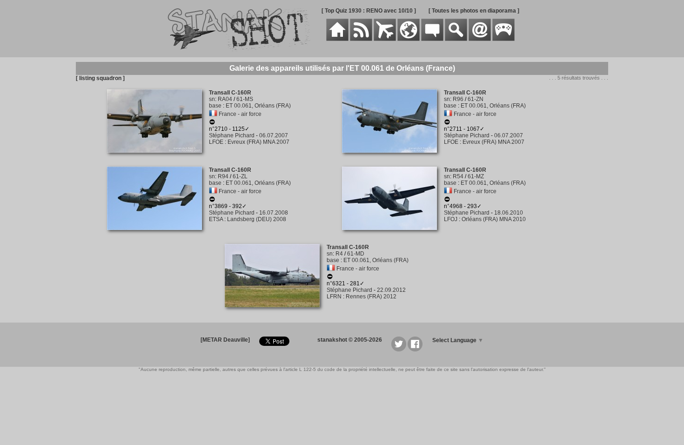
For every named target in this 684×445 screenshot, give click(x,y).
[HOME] (337, 39)
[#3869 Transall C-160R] (158, 235)
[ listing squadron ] (100, 78)
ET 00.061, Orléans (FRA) (258, 105)
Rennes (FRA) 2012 (371, 296)
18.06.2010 (508, 212)
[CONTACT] (480, 39)
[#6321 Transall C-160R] (276, 312)
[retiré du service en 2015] (212, 200)
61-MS (244, 99)
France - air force (240, 114)
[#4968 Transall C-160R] (393, 235)
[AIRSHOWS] (408, 39)
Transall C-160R (230, 92)
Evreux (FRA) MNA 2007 (258, 142)
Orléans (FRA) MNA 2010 (494, 219)
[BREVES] (361, 39)
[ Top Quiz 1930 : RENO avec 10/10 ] (369, 10)
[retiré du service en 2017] (447, 123)
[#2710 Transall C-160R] (158, 158)
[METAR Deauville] (225, 340)
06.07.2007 (273, 135)
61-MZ (476, 176)
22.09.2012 (391, 290)
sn (212, 99)
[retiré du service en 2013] (447, 200)
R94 (223, 176)
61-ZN (475, 99)
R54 (458, 176)
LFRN (334, 296)
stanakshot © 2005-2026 (349, 340)
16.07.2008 (273, 212)
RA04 (225, 99)
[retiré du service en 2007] (212, 123)
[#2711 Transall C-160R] (393, 158)
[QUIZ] (503, 39)
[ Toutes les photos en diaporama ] (474, 10)
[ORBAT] (385, 39)
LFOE (216, 142)
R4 (339, 253)
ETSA (216, 219)
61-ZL (240, 176)
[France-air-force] (213, 114)
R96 (458, 99)
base (215, 105)
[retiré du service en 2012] (330, 278)
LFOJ (450, 219)
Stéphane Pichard (232, 135)
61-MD (355, 253)
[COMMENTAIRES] (432, 39)
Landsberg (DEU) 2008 (256, 219)
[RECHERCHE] (456, 39)
